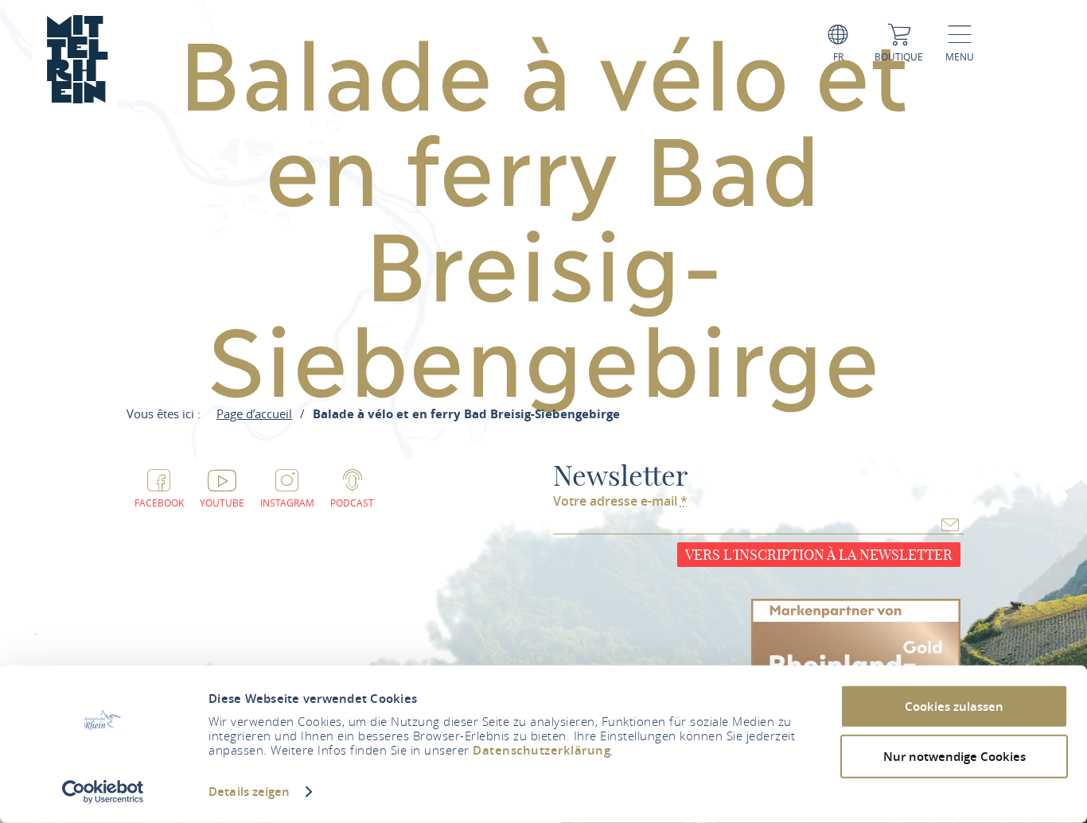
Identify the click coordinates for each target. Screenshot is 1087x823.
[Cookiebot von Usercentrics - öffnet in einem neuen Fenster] (103, 792)
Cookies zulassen (954, 706)
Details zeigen (249, 791)
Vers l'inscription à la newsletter (819, 554)
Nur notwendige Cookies (954, 755)
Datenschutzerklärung (541, 750)
